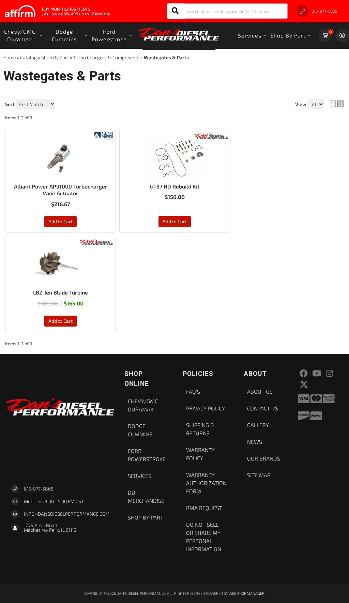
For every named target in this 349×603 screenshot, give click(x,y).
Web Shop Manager (246, 593)
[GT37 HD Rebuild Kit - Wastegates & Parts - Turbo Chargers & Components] (175, 157)
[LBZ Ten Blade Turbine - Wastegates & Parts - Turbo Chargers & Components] (60, 263)
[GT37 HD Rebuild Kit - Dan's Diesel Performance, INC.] (211, 135)
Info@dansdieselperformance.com (66, 514)
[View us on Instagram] (329, 373)
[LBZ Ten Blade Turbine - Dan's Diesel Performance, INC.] (97, 241)
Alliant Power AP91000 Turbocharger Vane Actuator (60, 190)
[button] (227, 11)
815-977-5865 (38, 489)
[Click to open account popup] (342, 35)
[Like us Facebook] (304, 373)
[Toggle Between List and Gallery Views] (336, 104)
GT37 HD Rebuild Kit (174, 186)
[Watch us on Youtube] (316, 373)
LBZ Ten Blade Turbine (60, 292)
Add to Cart (60, 221)
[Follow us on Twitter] (304, 384)
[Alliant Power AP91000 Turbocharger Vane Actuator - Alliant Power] (104, 135)
